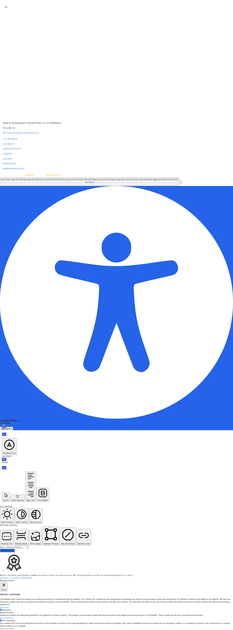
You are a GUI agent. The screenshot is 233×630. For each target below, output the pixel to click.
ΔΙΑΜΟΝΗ (7, 153)
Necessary (6, 609)
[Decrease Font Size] (4, 434)
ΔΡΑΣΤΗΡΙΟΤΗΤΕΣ (12, 148)
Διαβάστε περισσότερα (11, 577)
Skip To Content (7, 547)
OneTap (14, 423)
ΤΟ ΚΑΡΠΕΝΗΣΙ (10, 139)
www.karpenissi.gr (14, 168)
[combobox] (90, 182)
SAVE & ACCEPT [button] (7, 628)
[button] (181, 182)
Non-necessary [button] (6, 617)
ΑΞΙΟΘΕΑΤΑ (9, 144)
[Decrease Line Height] (4, 467)
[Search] (228, 6)
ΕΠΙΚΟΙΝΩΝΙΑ (9, 163)
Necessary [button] (4, 607)
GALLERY (7, 158)
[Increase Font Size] (4, 426)
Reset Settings (7, 550)
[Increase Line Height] (4, 459)
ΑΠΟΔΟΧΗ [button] (27, 577)
